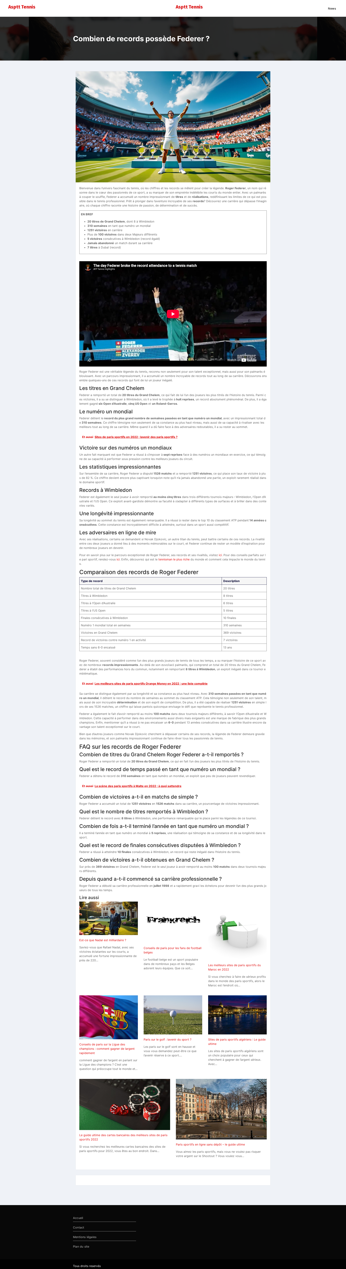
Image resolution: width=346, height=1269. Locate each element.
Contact (78, 1227)
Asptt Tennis (21, 7)
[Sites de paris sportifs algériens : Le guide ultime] (237, 1014)
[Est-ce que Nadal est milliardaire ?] (108, 918)
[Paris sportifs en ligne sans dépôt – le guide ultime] (221, 1109)
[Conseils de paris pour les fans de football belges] (173, 922)
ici (220, 555)
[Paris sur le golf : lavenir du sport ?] (173, 1014)
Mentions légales (84, 1237)
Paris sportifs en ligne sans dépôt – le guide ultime (210, 1144)
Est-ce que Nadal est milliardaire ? (102, 940)
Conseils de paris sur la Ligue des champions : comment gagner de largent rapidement (107, 1049)
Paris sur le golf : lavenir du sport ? (167, 1039)
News (332, 8)
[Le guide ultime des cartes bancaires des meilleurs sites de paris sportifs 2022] (124, 1104)
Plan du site (81, 1246)
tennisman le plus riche (174, 559)
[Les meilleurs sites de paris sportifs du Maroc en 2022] (237, 931)
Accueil (78, 1218)
